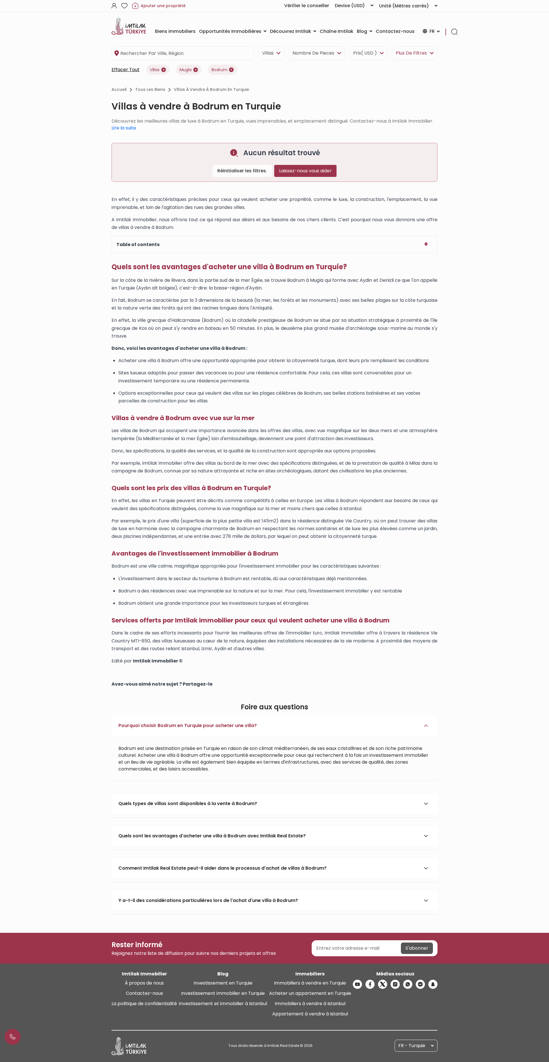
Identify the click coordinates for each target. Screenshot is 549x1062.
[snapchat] (432, 984)
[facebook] (370, 984)
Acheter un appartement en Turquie (310, 993)
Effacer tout (126, 69)
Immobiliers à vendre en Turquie (310, 983)
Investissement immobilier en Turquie (223, 993)
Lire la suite (124, 128)
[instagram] (395, 984)
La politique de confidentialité (144, 1003)
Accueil (119, 89)
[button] (274, 725)
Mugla (186, 70)
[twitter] (382, 984)
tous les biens (150, 89)
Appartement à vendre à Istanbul (310, 1014)
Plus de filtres (411, 53)
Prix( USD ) (365, 53)
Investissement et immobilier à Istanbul (223, 1003)
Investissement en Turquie (223, 983)
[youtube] (357, 984)
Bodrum (219, 70)
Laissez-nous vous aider (305, 170)
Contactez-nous (144, 993)
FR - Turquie (411, 1045)
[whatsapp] (407, 984)
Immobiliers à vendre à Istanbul (310, 1003)
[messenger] (420, 984)
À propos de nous (144, 983)
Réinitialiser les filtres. (242, 170)
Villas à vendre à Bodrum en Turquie (211, 89)
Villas (268, 53)
